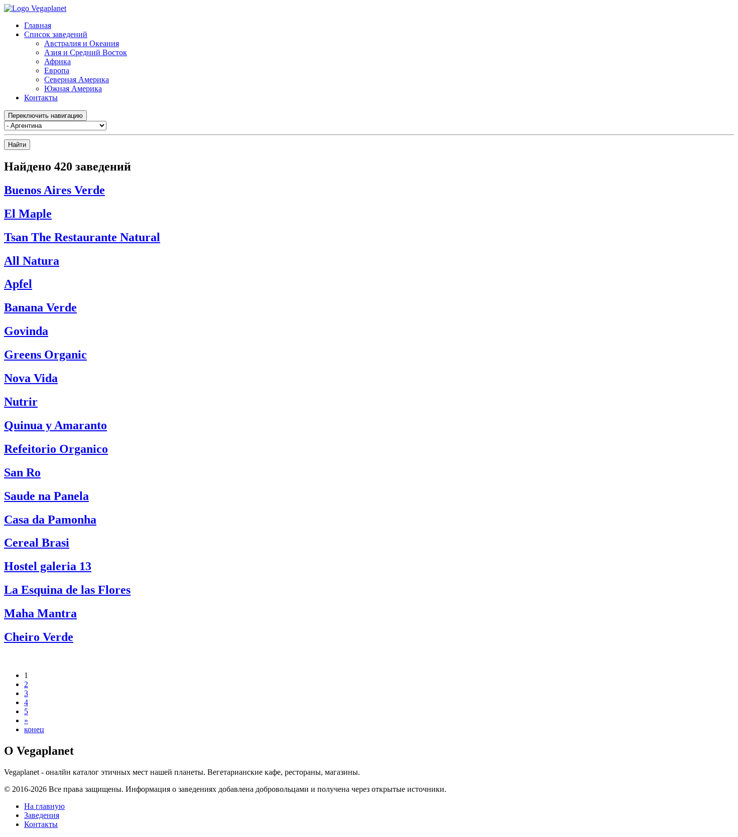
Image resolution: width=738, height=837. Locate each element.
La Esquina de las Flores (67, 589)
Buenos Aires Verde (54, 190)
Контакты (41, 97)
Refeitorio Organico (56, 448)
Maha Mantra (40, 613)
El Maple (28, 213)
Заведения (41, 815)
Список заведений (55, 34)
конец (34, 729)
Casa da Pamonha (50, 519)
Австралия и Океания (81, 43)
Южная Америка (73, 88)
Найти (17, 144)
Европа (56, 70)
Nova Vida (31, 378)
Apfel (18, 283)
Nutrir (21, 401)
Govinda (26, 331)
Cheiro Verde (38, 636)
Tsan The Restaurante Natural (82, 237)
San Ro (22, 472)
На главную (44, 806)
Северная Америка (76, 79)
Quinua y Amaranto (55, 425)
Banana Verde (40, 307)
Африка (57, 61)
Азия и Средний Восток (85, 52)
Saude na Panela (46, 496)
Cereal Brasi (36, 542)
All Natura (31, 260)
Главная (37, 25)
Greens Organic (45, 354)
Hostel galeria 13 (47, 566)
